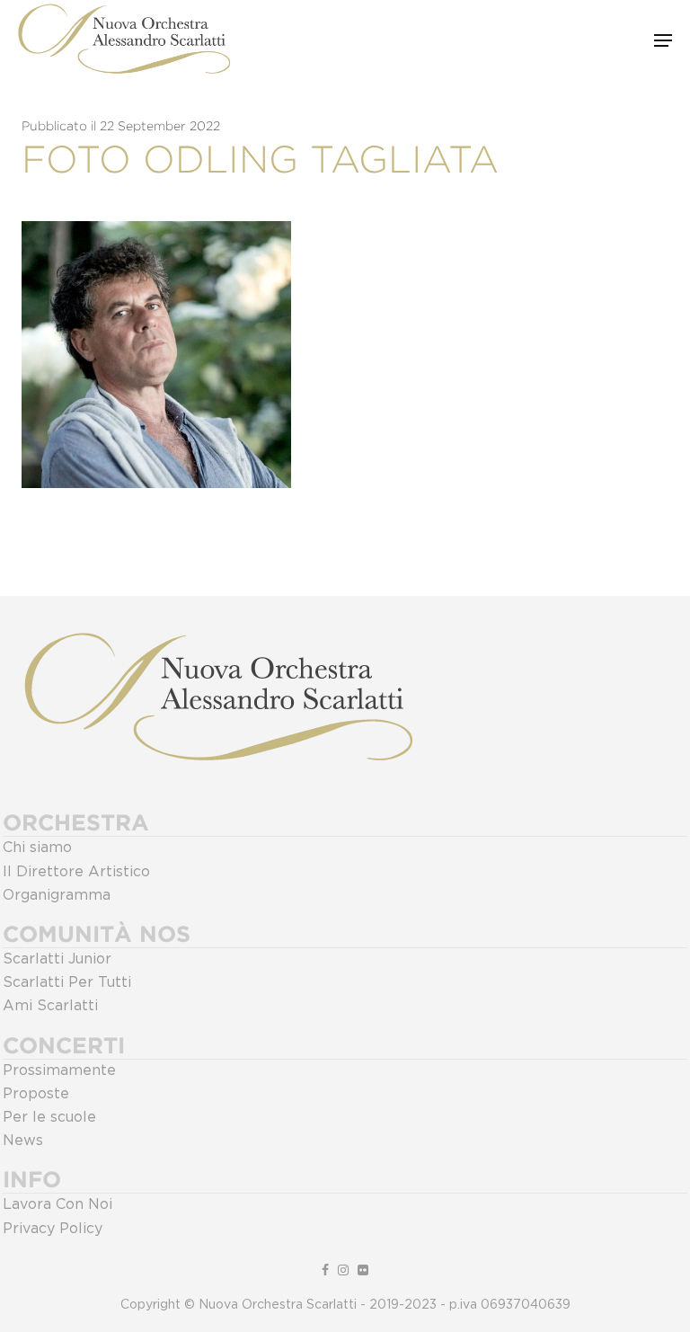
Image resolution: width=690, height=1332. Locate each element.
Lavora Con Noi (57, 1204)
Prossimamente (59, 1070)
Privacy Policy (52, 1228)
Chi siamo (37, 847)
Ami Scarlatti (50, 1006)
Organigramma (57, 895)
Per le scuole (49, 1117)
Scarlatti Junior (57, 959)
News (23, 1140)
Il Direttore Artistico (76, 872)
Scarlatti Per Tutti (67, 982)
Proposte (36, 1094)
